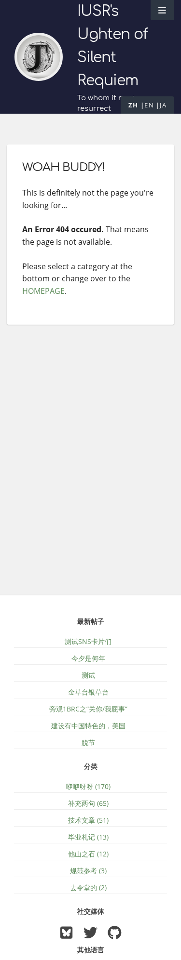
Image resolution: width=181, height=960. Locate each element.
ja (163, 105)
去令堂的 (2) (88, 887)
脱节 (88, 742)
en (149, 105)
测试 (88, 675)
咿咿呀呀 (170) (88, 786)
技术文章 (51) (88, 820)
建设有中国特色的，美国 (88, 725)
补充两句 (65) (88, 803)
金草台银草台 (88, 692)
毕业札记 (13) (88, 837)
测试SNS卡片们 (88, 641)
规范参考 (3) (88, 870)
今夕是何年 (88, 658)
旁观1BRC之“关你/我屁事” (88, 708)
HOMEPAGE (43, 291)
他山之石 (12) (88, 853)
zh (133, 105)
